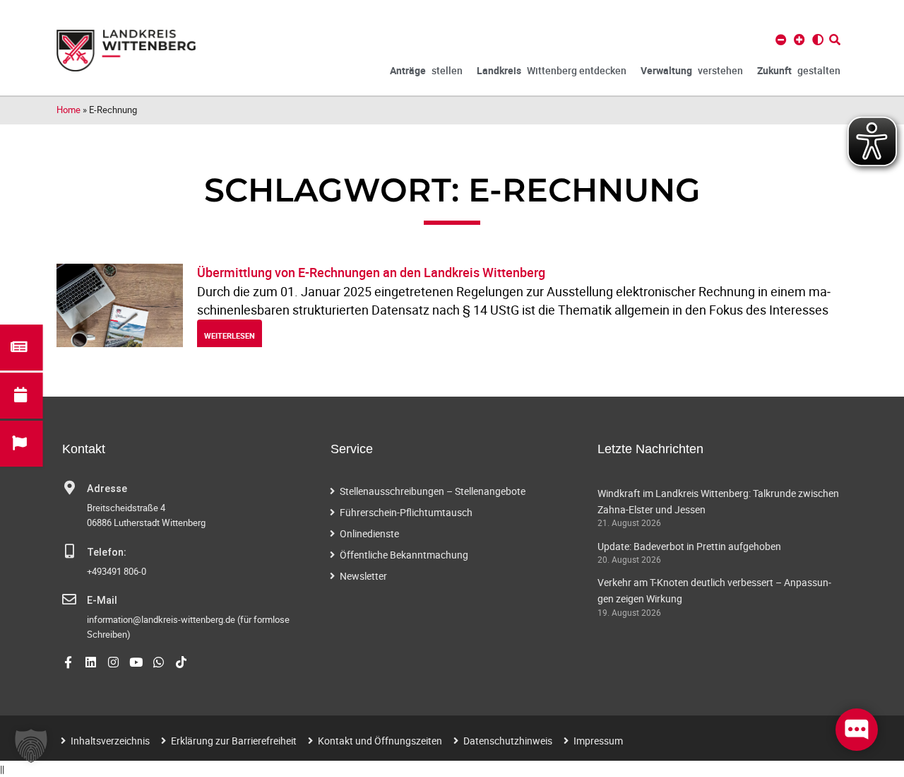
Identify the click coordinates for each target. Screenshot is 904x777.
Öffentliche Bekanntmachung (404, 554)
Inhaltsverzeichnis (110, 740)
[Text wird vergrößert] (799, 39)
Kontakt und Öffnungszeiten (380, 740)
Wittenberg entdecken (551, 70)
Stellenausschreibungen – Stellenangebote (432, 491)
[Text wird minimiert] (781, 39)
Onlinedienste (369, 533)
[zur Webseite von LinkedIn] (91, 662)
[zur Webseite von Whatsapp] (159, 662)
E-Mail (102, 601)
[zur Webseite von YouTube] (136, 662)
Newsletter (363, 576)
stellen (426, 70)
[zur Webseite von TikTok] (181, 662)
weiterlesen (229, 335)
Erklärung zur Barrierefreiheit (234, 740)
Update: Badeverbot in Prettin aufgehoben (689, 546)
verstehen (692, 70)
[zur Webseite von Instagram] (113, 662)
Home (68, 109)
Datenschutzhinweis (507, 740)
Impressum (598, 740)
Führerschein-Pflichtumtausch (406, 512)
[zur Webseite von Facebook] (68, 662)
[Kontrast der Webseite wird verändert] (817, 39)
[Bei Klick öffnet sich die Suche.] (834, 39)
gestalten (798, 70)
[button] (31, 746)
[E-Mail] (69, 599)
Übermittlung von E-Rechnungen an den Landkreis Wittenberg (371, 272)
